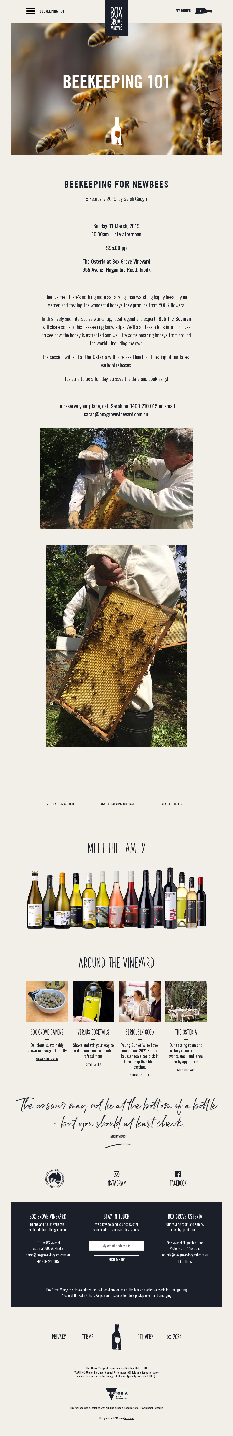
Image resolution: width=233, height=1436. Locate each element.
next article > (172, 804)
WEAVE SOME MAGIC (47, 1059)
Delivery (145, 1337)
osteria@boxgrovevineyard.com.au (185, 1255)
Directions (185, 1261)
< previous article (61, 804)
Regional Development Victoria (146, 1408)
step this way (186, 1070)
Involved (129, 1418)
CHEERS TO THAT (139, 1075)
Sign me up (116, 1259)
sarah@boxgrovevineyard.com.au (116, 414)
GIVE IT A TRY (93, 1064)
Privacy (59, 1337)
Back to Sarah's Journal (116, 804)
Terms (88, 1337)
